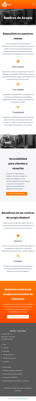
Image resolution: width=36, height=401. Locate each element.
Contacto (6, 361)
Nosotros (5, 348)
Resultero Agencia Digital (21, 398)
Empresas (6, 351)
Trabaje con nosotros (9, 358)
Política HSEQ (7, 367)
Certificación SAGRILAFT (10, 377)
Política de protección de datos (12, 374)
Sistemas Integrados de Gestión (13, 370)
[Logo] (6, 4)
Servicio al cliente (8, 355)
